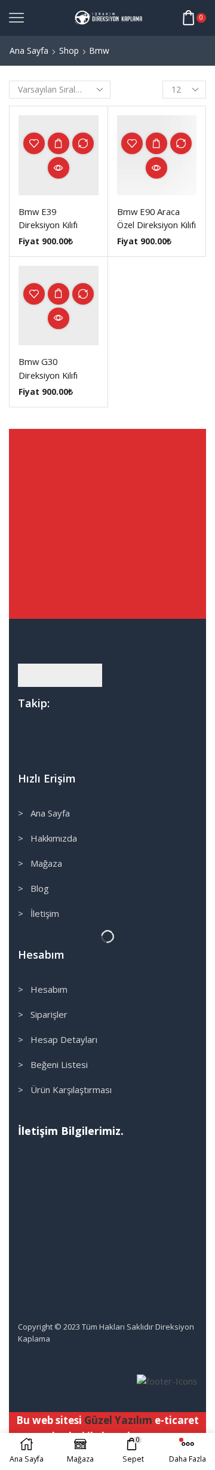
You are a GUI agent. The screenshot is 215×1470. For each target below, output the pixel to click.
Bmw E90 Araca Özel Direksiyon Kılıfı (156, 218)
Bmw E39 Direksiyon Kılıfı (48, 218)
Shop (69, 50)
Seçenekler (58, 143)
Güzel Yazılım (118, 1420)
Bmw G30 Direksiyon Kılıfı (48, 367)
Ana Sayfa (29, 50)
